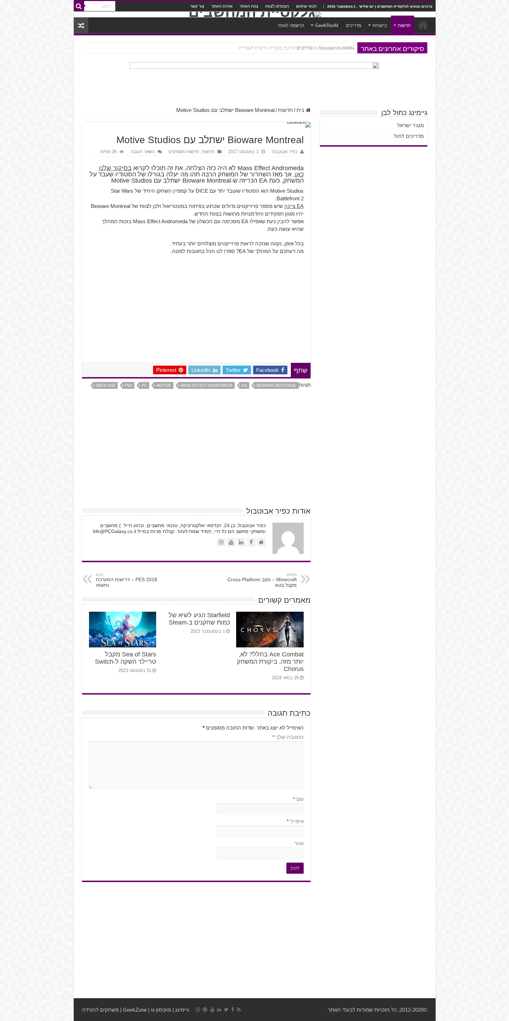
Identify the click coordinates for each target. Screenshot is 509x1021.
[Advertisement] (196, 310)
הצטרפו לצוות (277, 6)
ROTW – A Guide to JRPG (326, 48)
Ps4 (128, 385)
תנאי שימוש (306, 6)
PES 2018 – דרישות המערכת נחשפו (126, 580)
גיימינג (182, 1010)
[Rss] (238, 1009)
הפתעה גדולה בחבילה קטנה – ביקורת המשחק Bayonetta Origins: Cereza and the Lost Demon (257, 48)
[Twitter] (226, 1009)
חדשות (404, 25)
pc (144, 385)
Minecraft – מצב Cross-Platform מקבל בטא (262, 580)
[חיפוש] (79, 6)
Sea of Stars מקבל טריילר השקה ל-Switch (125, 658)
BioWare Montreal (276, 385)
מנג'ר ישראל (410, 125)
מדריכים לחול (409, 136)
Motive (164, 385)
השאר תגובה (143, 151)
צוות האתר (249, 6)
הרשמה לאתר (291, 25)
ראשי (423, 24)
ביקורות (380, 25)
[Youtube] (212, 1009)
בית (301, 110)
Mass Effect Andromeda (206, 385)
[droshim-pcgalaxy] (254, 81)
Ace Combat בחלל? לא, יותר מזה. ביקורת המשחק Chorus (270, 661)
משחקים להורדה (100, 1010)
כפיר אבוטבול (284, 151)
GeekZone (135, 1010)
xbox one (105, 385)
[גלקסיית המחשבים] (255, 14)
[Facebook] (233, 1009)
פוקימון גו (161, 1010)
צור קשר (197, 6)
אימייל (295, 821)
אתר (299, 843)
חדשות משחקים (184, 151)
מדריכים (353, 25)
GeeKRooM (326, 25)
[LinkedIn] (219, 1009)
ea (244, 385)
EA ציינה (294, 206)
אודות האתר (222, 6)
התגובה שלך (288, 737)
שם (298, 799)
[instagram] (197, 1009)
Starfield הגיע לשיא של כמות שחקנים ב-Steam (199, 619)
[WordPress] (205, 1009)
